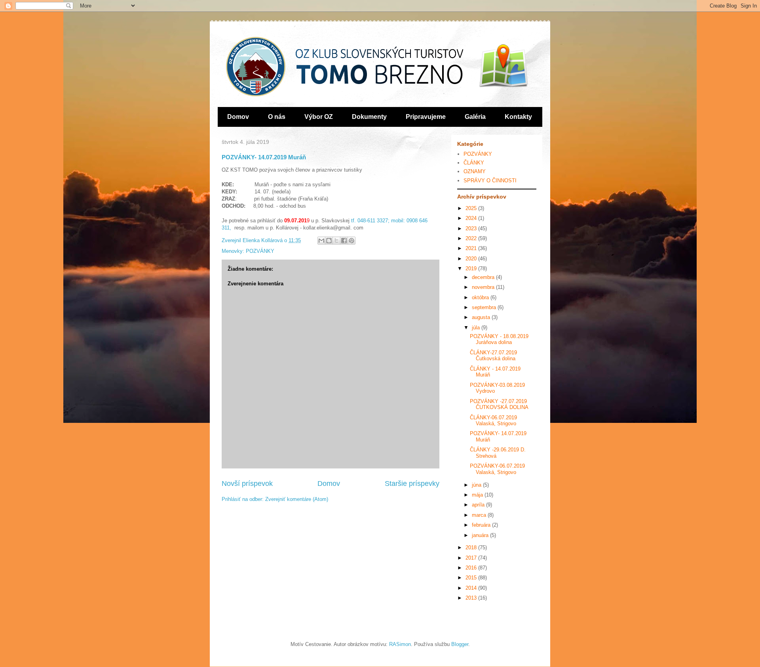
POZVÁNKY (260, 251)
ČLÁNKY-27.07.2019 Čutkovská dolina (493, 356)
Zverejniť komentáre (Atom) (296, 499)
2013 (472, 598)
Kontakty (518, 116)
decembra (484, 277)
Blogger (459, 644)
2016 (472, 568)
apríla (479, 505)
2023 (472, 228)
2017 (472, 558)
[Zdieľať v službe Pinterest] (351, 241)
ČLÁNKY (474, 163)
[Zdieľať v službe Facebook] (344, 241)
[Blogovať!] (329, 241)
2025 (472, 208)
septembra (485, 307)
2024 (472, 218)
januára (481, 535)
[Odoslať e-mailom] (321, 241)
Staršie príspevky (412, 483)
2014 (472, 588)
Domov (238, 116)
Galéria (475, 116)
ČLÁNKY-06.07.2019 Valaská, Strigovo (493, 421)
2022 (472, 238)
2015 (472, 578)
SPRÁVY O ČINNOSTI (490, 180)
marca (480, 515)
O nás (276, 116)
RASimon (400, 644)
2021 (472, 248)
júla (476, 328)
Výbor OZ (318, 116)
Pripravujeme (426, 116)
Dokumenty (369, 116)
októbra (481, 297)
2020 (472, 259)
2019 (472, 268)
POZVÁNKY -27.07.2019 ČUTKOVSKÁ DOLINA (499, 404)
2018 (472, 547)
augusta (482, 317)
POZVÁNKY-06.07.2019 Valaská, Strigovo (497, 469)
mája (478, 495)
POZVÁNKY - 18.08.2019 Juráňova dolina (499, 339)
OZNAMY (475, 171)
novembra (484, 287)
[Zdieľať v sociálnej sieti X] (336, 241)
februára (482, 525)
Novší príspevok (247, 483)
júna (477, 485)
